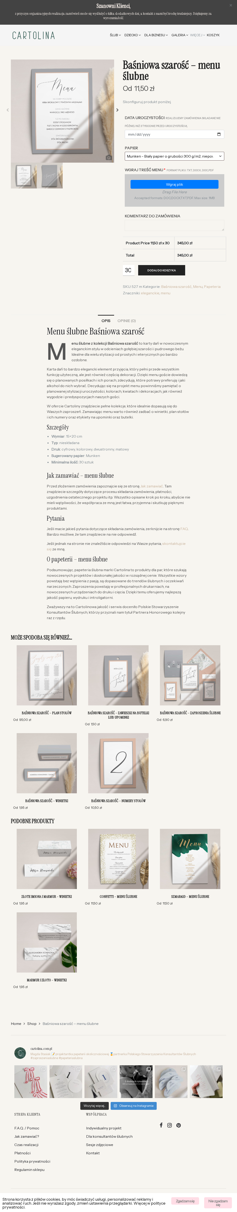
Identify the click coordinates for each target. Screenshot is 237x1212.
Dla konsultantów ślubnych (109, 1136)
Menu (198, 286)
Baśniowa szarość (176, 286)
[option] (62, 111)
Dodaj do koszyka (161, 270)
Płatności (22, 1153)
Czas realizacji (26, 1144)
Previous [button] (7, 111)
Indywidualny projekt (104, 1128)
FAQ (184, 528)
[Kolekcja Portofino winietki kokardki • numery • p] (30, 1081)
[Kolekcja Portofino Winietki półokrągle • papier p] (171, 1081)
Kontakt (93, 1153)
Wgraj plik (174, 184)
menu (165, 293)
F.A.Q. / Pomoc (26, 1128)
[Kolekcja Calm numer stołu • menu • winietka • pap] (66, 1081)
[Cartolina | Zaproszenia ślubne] (33, 35)
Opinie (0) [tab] (127, 320)
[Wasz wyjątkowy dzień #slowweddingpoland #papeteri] (136, 1081)
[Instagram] (169, 1125)
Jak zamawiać (151, 486)
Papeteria (212, 286)
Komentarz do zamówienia (152, 216)
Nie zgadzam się (218, 1203)
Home (16, 1023)
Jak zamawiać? (26, 1136)
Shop (32, 1023)
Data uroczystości (173, 121)
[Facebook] (161, 1125)
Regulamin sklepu (29, 1169)
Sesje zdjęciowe (99, 1144)
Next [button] (117, 111)
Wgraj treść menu (169, 169)
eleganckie (150, 293)
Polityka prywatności (32, 1161)
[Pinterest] (179, 1125)
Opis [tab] (106, 320)
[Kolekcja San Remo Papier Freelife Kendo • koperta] (206, 1081)
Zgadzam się (185, 1201)
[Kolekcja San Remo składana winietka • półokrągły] (100, 1081)
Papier (131, 148)
